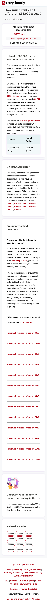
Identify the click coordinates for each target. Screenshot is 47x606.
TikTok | (19, 565)
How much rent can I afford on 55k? (23, 386)
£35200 (17, 204)
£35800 (32, 207)
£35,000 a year (13, 96)
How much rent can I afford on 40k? (23, 364)
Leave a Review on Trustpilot (23, 589)
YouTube (29, 565)
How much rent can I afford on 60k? (23, 333)
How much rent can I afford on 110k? (23, 449)
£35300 (25, 204)
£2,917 (37, 99)
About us (36, 599)
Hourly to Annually (32, 570)
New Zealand (25, 584)
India (35, 584)
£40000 (29, 549)
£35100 (10, 204)
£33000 (29, 533)
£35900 (10, 210)
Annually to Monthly (23, 576)
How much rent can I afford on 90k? (23, 438)
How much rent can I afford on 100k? (23, 343)
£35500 (10, 207)
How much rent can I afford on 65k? (23, 396)
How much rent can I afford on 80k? (23, 428)
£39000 (20, 549)
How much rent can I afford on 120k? (23, 459)
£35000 (29, 539)
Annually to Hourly (13, 570)
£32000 (20, 533)
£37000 (20, 544)
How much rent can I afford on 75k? (23, 417)
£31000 (11, 533)
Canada (13, 581)
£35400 (32, 204)
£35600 (17, 207)
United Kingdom (26, 581)
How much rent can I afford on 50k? (23, 375)
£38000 (29, 544)
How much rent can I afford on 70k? (23, 407)
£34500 (20, 539)
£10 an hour (27, 322)
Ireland (38, 581)
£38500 (11, 549)
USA (7, 581)
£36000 (17, 210)
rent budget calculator (30, 121)
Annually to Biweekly (13, 573)
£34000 (11, 539)
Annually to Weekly (33, 573)
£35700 (25, 207)
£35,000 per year (19, 261)
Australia (14, 584)
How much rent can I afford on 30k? (23, 354)
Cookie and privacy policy (18, 599)
